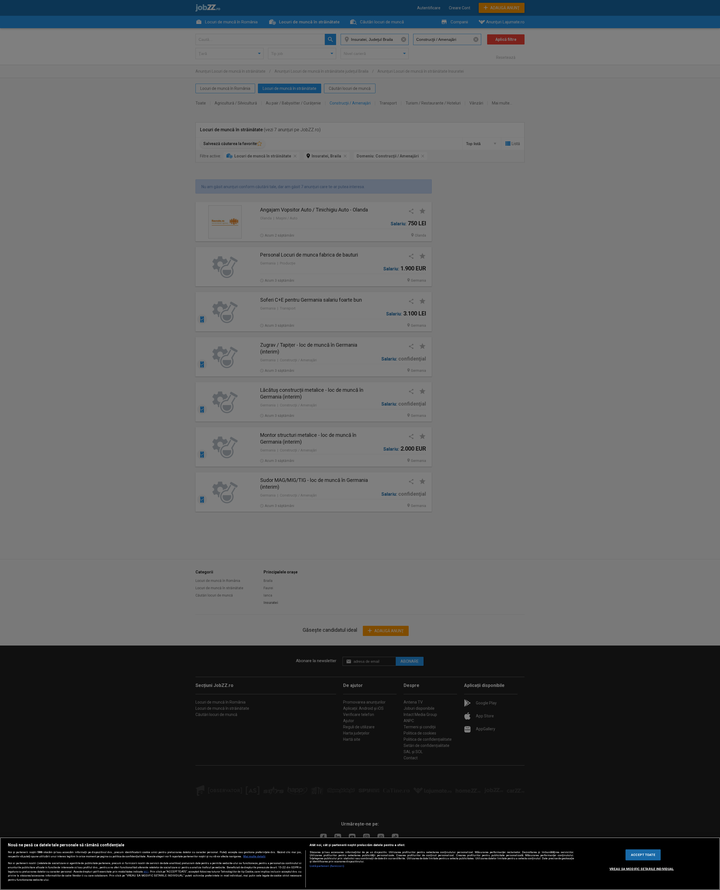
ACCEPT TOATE (643, 854)
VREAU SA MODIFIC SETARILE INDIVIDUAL (641, 869)
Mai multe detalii (254, 856)
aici (145, 871)
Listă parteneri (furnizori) (327, 865)
